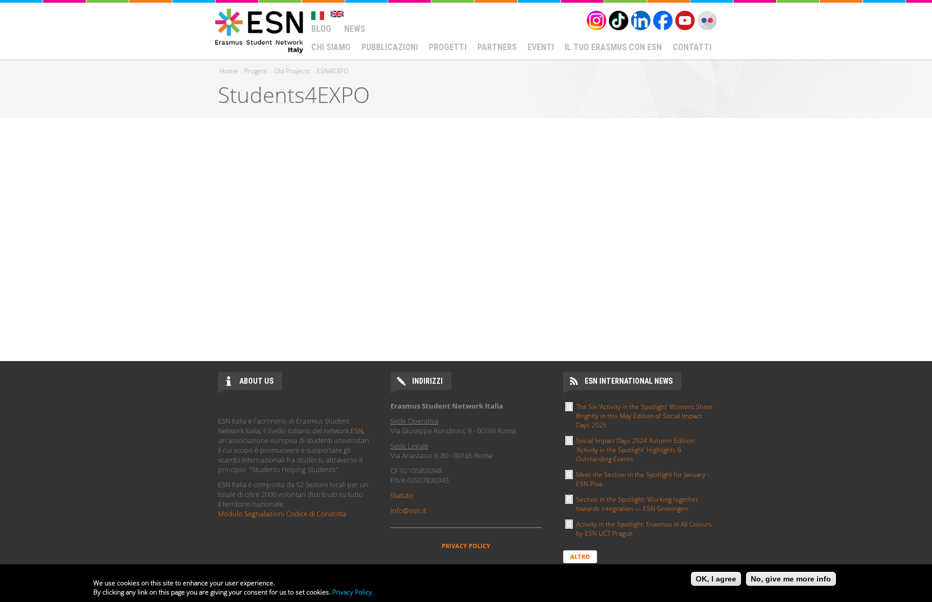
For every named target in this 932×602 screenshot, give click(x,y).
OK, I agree (716, 579)
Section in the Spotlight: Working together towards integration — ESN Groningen (637, 504)
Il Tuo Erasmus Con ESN (613, 47)
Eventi (540, 47)
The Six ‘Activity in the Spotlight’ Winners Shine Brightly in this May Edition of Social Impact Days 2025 (644, 416)
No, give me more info (791, 579)
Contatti (692, 47)
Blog (321, 29)
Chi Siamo (331, 47)
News (354, 29)
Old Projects (292, 70)
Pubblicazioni (389, 47)
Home (229, 70)
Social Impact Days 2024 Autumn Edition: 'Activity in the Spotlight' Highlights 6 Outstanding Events (636, 449)
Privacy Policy (352, 591)
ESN (357, 430)
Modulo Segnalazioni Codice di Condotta (282, 513)
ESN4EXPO (332, 70)
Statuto (401, 495)
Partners (497, 47)
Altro (580, 556)
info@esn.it (408, 510)
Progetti (448, 47)
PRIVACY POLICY (466, 546)
